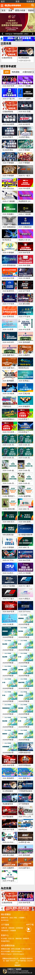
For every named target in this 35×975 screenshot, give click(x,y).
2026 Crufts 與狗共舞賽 (12, 483)
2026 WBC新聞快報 (26, 522)
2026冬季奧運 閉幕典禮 (12, 637)
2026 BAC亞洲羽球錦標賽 (13, 278)
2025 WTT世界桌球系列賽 (13, 830)
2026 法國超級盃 (25, 227)
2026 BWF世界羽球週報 (12, 612)
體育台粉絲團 (15, 949)
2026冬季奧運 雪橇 (10, 701)
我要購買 (30, 1)
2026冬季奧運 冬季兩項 (12, 676)
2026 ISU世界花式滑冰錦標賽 (14, 330)
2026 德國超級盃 (9, 227)
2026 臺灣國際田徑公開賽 (13, 381)
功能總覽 (13, 930)
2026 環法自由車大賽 (11, 189)
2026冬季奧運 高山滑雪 (12, 663)
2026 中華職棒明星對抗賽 (13, 253)
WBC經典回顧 (8, 535)
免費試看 (4, 928)
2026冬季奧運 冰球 (25, 663)
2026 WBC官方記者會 (11, 522)
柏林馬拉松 (22, 830)
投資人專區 (13, 917)
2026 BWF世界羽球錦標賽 (13, 86)
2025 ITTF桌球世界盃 (11, 881)
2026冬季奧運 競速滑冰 (12, 740)
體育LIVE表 (20, 10)
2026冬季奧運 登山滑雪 (12, 650)
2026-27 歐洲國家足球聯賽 (13, 586)
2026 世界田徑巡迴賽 (11, 317)
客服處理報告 (5, 941)
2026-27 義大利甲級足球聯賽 (14, 99)
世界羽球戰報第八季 (26, 765)
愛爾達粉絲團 (5, 949)
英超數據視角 (8, 804)
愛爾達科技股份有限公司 (10, 958)
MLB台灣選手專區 (10, 137)
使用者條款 (19, 928)
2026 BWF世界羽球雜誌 (12, 765)
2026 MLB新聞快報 (10, 124)
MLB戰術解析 (23, 58)
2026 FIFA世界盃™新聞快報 (14, 432)
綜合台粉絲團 (5, 951)
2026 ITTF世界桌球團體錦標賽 (14, 304)
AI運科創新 (27, 72)
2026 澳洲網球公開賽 (11, 778)
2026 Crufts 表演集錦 (26, 483)
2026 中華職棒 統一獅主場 (13, 176)
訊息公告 (11, 938)
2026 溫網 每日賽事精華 (12, 355)
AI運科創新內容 (24, 753)
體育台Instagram (16, 951)
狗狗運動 (16, 72)
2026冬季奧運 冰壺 (10, 688)
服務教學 (26, 938)
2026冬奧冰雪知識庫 (11, 753)
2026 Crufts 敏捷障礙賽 (12, 471)
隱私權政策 (5, 930)
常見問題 (4, 938)
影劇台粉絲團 (26, 949)
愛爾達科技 (4, 917)
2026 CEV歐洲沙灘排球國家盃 (14, 394)
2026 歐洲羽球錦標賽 (11, 291)
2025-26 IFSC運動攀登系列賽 (14, 842)
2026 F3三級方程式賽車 (12, 599)
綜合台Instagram (18, 954)
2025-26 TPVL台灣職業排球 (13, 560)
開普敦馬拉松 (23, 368)
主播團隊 (21, 917)
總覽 (7, 72)
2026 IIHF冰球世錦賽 (11, 342)
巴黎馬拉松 (7, 406)
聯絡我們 (17, 965)
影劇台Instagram (6, 954)
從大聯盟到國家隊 (25, 535)
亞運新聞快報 (7, 58)
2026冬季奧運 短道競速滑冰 (13, 714)
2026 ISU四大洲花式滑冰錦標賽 (15, 573)
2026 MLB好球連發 (25, 124)
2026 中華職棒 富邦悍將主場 (14, 163)
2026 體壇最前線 (9, 265)
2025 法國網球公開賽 (11, 868)
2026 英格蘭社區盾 (10, 214)
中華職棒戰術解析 (25, 791)
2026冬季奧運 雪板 (25, 727)
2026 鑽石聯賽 (24, 304)
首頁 (17, 1)
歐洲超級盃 (7, 240)
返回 (3, 1)
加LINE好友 (5, 920)
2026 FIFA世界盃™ (26, 189)
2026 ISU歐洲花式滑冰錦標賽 (14, 624)
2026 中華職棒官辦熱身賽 (13, 547)
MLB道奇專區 (8, 150)
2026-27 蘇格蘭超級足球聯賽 (14, 201)
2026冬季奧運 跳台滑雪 (12, 727)
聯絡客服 (19, 938)
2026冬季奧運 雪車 (25, 650)
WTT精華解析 (23, 804)
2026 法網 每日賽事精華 (12, 368)
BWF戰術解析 (8, 817)
